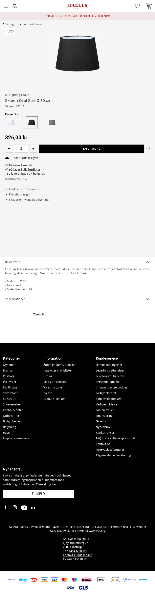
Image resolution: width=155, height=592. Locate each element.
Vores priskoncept (55, 382)
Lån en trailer (105, 410)
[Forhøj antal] (33, 149)
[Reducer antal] (9, 149)
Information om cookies (112, 387)
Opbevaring (11, 416)
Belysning (9, 427)
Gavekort (102, 421)
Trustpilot (39, 314)
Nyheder (9, 365)
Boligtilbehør (11, 421)
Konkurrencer (105, 433)
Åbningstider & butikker (59, 365)
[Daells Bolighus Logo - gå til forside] (77, 6)
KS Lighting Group (17, 95)
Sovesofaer (10, 393)
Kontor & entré (13, 410)
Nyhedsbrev (104, 427)
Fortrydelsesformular (110, 449)
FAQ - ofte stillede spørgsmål (115, 438)
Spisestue (9, 399)
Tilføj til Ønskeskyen (24, 158)
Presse (47, 393)
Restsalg (8, 376)
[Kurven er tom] (149, 6)
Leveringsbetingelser (110, 370)
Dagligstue (10, 387)
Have (6, 433)
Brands (8, 370)
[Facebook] (6, 508)
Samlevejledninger (108, 399)
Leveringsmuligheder (110, 376)
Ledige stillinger (54, 399)
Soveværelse (11, 404)
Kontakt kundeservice (77, 555)
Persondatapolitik (107, 382)
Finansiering (104, 416)
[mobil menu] (6, 6)
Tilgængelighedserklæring (113, 455)
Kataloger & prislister (57, 370)
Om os (47, 376)
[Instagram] (15, 508)
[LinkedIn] (33, 508)
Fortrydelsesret (106, 393)
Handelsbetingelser (109, 365)
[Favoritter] (138, 6)
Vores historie (52, 387)
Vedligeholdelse (106, 404)
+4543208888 (78, 551)
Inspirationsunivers (16, 438)
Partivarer (9, 382)
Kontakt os (103, 444)
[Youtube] (24, 508)
